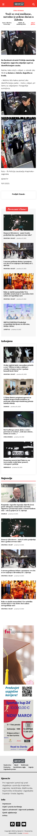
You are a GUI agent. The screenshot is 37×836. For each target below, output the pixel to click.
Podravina (7, 767)
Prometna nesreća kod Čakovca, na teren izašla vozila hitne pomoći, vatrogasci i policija (17, 462)
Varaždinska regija (19, 767)
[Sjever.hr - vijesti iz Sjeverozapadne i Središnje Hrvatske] (18, 4)
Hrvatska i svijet (9, 238)
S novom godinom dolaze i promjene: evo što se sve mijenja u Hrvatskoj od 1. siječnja (18, 263)
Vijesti (16, 765)
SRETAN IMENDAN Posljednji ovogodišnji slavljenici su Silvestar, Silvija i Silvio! (17, 324)
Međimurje (7, 467)
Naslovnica (7, 765)
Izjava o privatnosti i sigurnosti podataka (18, 810)
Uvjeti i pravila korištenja (12, 807)
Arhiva (4, 815)
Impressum (6, 804)
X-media (25, 833)
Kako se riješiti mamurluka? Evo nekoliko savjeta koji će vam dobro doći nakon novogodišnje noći (18, 294)
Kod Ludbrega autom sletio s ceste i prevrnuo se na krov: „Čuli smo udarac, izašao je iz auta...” (18, 432)
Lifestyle (7, 329)
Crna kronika (18, 10)
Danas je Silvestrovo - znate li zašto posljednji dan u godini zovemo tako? (18, 234)
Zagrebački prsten (10, 769)
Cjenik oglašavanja (9, 813)
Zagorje (6, 406)
